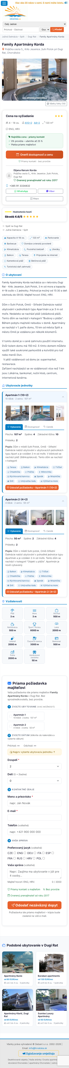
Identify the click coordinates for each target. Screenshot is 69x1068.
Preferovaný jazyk (25, 847)
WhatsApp (22, 191)
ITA (39, 853)
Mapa (36, 198)
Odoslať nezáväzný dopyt (36, 905)
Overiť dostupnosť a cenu (36, 154)
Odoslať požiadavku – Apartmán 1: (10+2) (33, 487)
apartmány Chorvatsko (39, 1063)
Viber (52, 191)
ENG (20, 853)
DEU (30, 853)
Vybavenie (15, 427)
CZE (11, 853)
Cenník (49, 427)
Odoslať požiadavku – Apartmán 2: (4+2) (33, 591)
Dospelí (13, 760)
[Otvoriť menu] (4, 3)
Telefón (18, 825)
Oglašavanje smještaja (40, 1053)
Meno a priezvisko (20, 796)
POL (40, 858)
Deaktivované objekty (18, 1059)
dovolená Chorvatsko (18, 1063)
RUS (20, 858)
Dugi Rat (32, 36)
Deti (17, 774)
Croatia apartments (51, 1059)
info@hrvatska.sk (38, 1048)
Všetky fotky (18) (57, 103)
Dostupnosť (34, 427)
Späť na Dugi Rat (14, 226)
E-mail (13, 811)
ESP (49, 853)
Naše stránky (35, 1059)
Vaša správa (21, 865)
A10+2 (28, 122)
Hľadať (58, 29)
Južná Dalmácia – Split (13, 36)
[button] (34, 215)
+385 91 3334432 (20, 185)
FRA (10, 858)
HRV (30, 858)
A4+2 (37, 122)
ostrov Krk (56, 1063)
